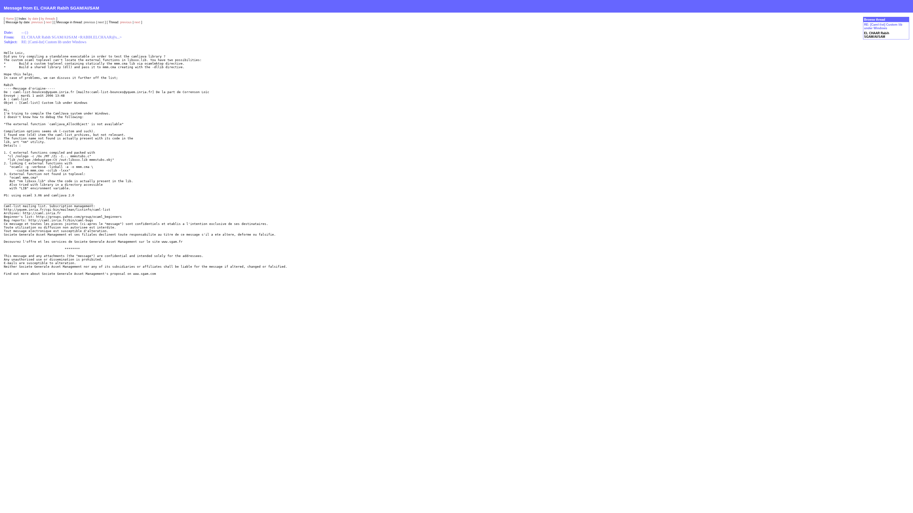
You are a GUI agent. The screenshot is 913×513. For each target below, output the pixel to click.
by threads (48, 18)
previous (37, 22)
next (49, 22)
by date (33, 18)
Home (10, 18)
